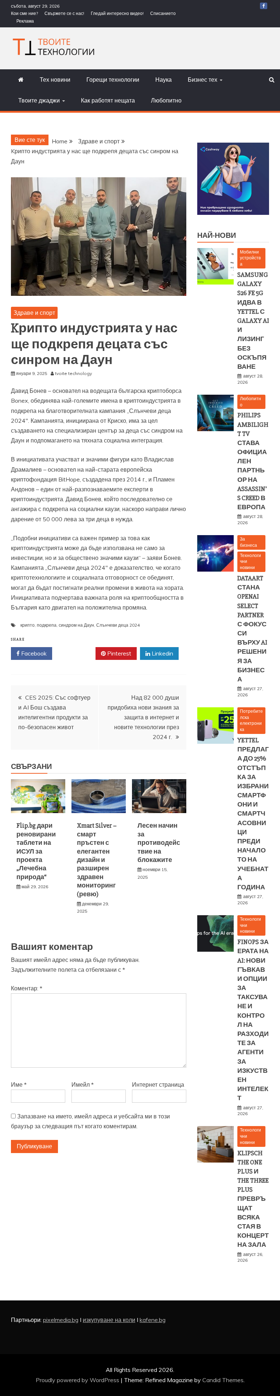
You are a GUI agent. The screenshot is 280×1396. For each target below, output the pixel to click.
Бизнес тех (202, 79)
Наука (163, 79)
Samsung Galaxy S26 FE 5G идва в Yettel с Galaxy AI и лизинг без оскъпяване (253, 321)
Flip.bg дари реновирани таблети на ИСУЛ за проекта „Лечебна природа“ (36, 851)
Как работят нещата (108, 100)
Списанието (163, 13)
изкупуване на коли (109, 1319)
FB (263, 6)
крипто (27, 625)
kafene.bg (153, 1319)
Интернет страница (158, 1084)
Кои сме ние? (24, 13)
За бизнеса (248, 542)
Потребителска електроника (251, 720)
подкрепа (47, 625)
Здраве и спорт (34, 312)
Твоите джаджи (39, 100)
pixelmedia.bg (60, 1319)
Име (19, 1084)
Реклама (25, 21)
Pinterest (118, 653)
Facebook (33, 653)
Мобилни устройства (250, 258)
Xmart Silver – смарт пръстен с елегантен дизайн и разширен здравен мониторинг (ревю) (97, 859)
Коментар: (26, 988)
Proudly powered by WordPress (78, 1380)
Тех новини (55, 79)
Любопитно (166, 100)
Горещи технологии (112, 79)
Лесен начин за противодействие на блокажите (158, 842)
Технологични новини (250, 562)
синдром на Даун (76, 625)
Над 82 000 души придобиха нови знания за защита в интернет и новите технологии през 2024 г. (143, 717)
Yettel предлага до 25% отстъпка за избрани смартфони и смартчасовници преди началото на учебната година (253, 813)
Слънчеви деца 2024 (118, 625)
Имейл (82, 1084)
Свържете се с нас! (64, 13)
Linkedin (161, 653)
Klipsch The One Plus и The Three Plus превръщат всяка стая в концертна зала (253, 1199)
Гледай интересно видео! (117, 13)
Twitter (76, 653)
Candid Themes (223, 1380)
